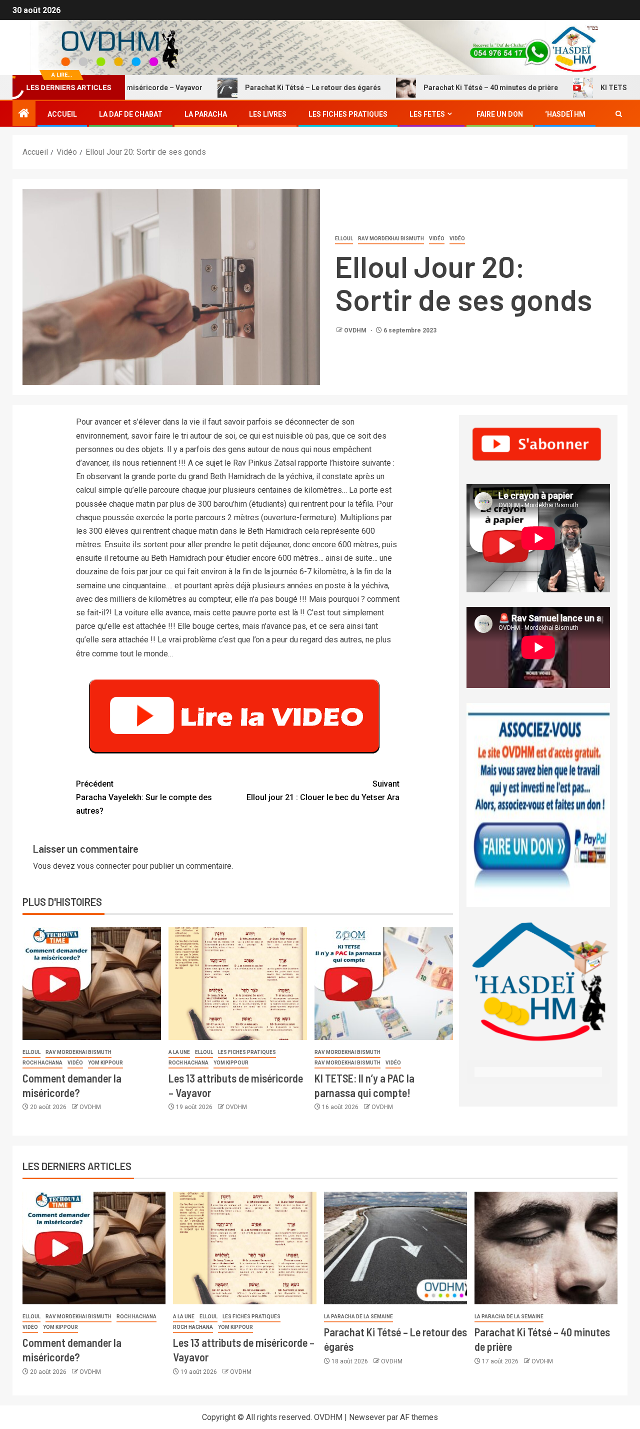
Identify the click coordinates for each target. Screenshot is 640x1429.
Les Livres (267, 114)
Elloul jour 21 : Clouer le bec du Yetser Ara (323, 790)
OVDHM (356, 330)
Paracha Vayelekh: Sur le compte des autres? (144, 797)
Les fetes (427, 114)
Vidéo (436, 238)
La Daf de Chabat (130, 114)
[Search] (618, 114)
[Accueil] (24, 114)
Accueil (62, 114)
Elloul (344, 238)
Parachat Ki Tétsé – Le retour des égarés (271, 88)
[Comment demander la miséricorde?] (91, 983)
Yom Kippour (105, 1062)
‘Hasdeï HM (565, 114)
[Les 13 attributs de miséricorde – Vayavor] (237, 983)
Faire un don (499, 114)
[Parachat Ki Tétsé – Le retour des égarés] (395, 1248)
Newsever (367, 1417)
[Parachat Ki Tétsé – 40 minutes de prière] (546, 1248)
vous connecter (103, 866)
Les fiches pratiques (247, 1052)
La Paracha (205, 114)
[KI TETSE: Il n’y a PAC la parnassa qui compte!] (383, 983)
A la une (179, 1052)
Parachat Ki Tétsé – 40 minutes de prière (449, 88)
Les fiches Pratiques (348, 114)
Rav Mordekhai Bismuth (391, 238)
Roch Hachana (42, 1062)
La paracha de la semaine (358, 1316)
